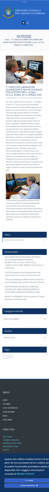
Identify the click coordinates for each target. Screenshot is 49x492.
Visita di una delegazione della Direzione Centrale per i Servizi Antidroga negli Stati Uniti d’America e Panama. (24, 281)
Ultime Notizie (37, 98)
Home (7, 39)
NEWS (5, 416)
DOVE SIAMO (7, 419)
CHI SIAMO (6, 404)
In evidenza (8, 356)
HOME (5, 400)
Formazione (24, 98)
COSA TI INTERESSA (10, 408)
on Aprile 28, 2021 (11, 98)
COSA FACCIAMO (9, 412)
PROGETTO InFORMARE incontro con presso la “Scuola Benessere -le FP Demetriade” (24, 298)
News (30, 98)
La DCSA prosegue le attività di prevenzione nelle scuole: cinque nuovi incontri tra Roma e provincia (22, 273)
